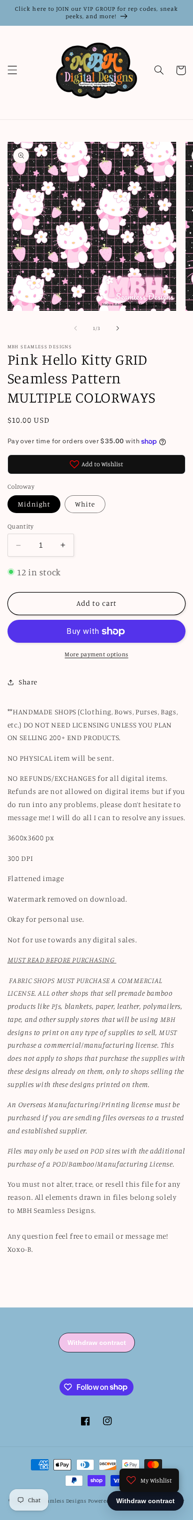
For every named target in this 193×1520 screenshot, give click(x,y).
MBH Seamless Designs (57, 1501)
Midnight (34, 504)
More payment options (96, 654)
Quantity (20, 526)
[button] (12, 70)
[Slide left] (75, 328)
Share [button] (28, 682)
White (85, 504)
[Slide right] (117, 328)
